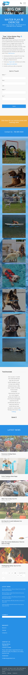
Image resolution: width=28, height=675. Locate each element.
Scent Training (14, 300)
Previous (5, 378)
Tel (3, 96)
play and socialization (12, 64)
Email (4, 89)
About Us (4, 627)
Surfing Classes (14, 226)
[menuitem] (20, 3)
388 (9, 573)
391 (18, 575)
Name (4, 74)
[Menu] (24, 3)
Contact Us (4, 632)
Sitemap (4, 630)
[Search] (20, 3)
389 (12, 573)
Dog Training (14, 152)
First (3, 80)
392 (21, 575)
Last (3, 85)
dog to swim (12, 62)
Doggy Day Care (14, 177)
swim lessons (11, 53)
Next (22, 378)
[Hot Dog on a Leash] (11, 3)
